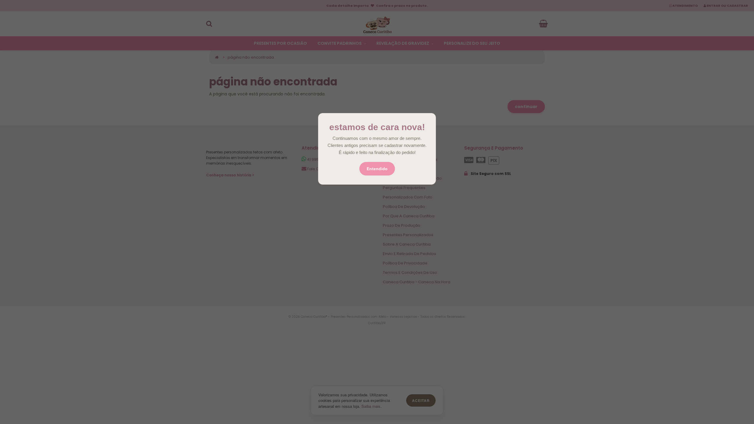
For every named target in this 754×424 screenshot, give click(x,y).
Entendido (377, 168)
